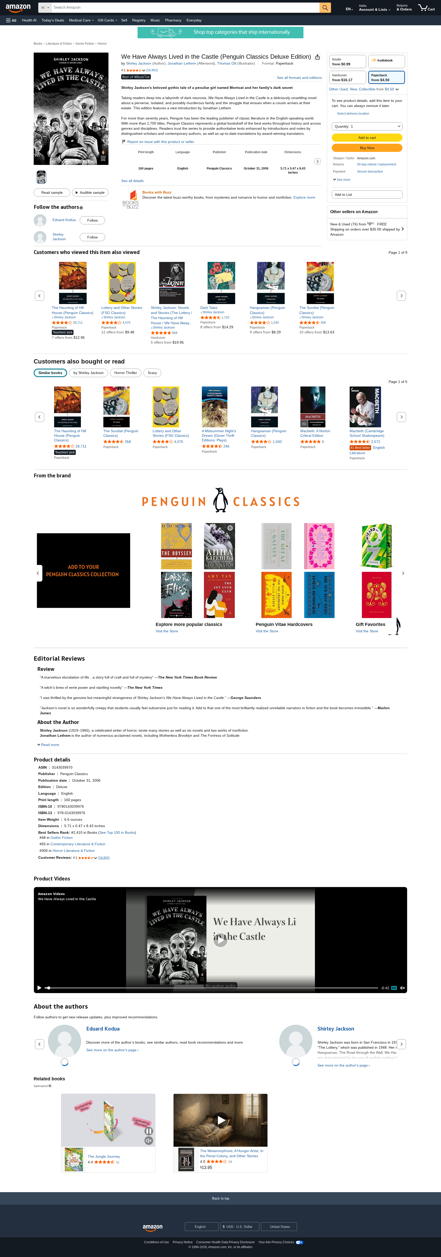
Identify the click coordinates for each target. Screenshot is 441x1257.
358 (128, 442)
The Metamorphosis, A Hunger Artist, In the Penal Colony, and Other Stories (231, 1153)
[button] (11, 20)
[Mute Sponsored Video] (148, 1141)
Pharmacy (173, 20)
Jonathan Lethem (182, 63)
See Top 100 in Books (117, 832)
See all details (132, 181)
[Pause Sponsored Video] (148, 1131)
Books (38, 43)
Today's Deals (53, 20)
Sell (124, 20)
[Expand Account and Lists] (389, 9)
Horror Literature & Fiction (74, 851)
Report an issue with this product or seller (160, 142)
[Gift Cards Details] (116, 20)
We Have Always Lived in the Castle (67, 899)
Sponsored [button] (41, 1085)
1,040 (277, 442)
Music (155, 20)
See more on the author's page (111, 1050)
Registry (138, 20)
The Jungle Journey (104, 1156)
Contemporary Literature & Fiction (78, 844)
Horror (102, 43)
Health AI (29, 20)
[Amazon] (18, 7)
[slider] (211, 987)
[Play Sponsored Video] (220, 1120)
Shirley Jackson (138, 63)
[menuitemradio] (394, 988)
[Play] (38, 988)
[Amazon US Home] (152, 1228)
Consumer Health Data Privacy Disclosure (225, 1242)
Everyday (194, 20)
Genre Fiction (85, 43)
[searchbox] (186, 8)
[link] (73, 310)
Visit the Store (167, 631)
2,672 (375, 442)
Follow (92, 220)
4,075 (178, 442)
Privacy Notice (183, 1242)
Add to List (343, 194)
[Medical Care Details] (93, 20)
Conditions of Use (156, 1242)
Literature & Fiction (59, 43)
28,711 (81, 446)
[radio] (347, 61)
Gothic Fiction (62, 838)
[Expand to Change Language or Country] (352, 9)
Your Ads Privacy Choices (276, 1242)
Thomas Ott (226, 63)
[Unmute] (402, 988)
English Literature (367, 450)
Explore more (304, 197)
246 (226, 446)
